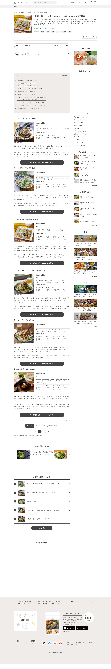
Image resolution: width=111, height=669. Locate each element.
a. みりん (55, 128)
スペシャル (52, 603)
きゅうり (36, 6)
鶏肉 (63, 6)
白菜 (57, 379)
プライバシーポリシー (80, 644)
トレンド (78, 2)
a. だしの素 (66, 128)
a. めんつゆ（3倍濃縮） (51, 331)
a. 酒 (50, 128)
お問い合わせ (86, 640)
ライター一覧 (74, 640)
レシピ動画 (71, 2)
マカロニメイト (31, 603)
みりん (57, 230)
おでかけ (45, 601)
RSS (79, 642)
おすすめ (83, 2)
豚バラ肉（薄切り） (40, 178)
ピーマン (26, 6)
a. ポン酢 (42, 331)
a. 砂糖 (62, 178)
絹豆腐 (52, 379)
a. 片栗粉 (43, 230)
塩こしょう (56, 280)
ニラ (66, 330)
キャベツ (41, 6)
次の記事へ (55, 45)
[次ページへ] (48, 431)
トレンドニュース (22, 601)
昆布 (56, 380)
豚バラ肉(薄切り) (44, 128)
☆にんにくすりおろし (52, 282)
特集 (19, 603)
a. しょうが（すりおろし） (62, 229)
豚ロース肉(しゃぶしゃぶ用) (42, 379)
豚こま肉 (38, 229)
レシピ (30, 601)
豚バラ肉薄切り (39, 280)
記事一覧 (69, 640)
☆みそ (40, 282)
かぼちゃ (31, 6)
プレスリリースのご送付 (72, 642)
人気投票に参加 (61, 603)
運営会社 (69, 644)
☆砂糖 (62, 280)
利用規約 (73, 644)
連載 (24, 603)
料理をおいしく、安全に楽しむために (88, 642)
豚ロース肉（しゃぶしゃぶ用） (43, 330)
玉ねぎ (50, 280)
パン (60, 6)
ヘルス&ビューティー (60, 601)
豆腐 (45, 6)
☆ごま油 (61, 282)
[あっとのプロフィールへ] (42, 54)
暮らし (51, 601)
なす (22, 6)
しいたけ (49, 380)
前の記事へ (28, 45)
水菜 (37, 128)
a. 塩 (60, 128)
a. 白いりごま (62, 331)
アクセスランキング (42, 603)
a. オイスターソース (42, 130)
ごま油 (62, 230)
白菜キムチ (60, 330)
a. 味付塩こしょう (50, 229)
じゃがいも (55, 6)
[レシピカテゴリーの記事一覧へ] (36, 32)
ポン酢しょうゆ (51, 230)
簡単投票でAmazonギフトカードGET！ (45, 28)
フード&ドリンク (72, 601)
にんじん (50, 6)
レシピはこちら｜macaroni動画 (41, 162)
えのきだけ (42, 380)
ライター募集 (80, 640)
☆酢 (44, 282)
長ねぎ (65, 379)
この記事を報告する (66, 420)
